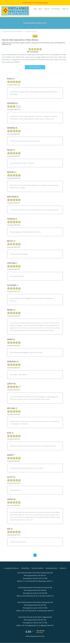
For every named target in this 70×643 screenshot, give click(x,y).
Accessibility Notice (51, 568)
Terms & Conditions (37, 568)
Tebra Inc (16, 568)
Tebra (42, 636)
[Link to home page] (20, 11)
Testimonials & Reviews (31, 31)
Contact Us (63, 568)
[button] (67, 9)
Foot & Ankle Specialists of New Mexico (12, 31)
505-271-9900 (43, 2)
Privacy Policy (25, 568)
